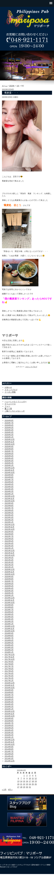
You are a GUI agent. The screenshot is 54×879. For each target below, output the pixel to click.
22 (24, 784)
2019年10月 (10, 602)
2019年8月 (9, 607)
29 (24, 787)
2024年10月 (10, 472)
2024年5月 (9, 484)
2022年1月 (9, 548)
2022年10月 (10, 529)
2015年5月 (9, 728)
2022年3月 (9, 546)
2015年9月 (9, 718)
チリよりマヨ (10, 404)
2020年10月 (10, 574)
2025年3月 (9, 461)
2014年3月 (9, 759)
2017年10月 (10, 659)
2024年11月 (9, 470)
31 (30, 787)
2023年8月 (9, 506)
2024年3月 (9, 489)
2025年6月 (9, 454)
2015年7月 (9, 723)
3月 (18, 86)
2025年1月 (9, 465)
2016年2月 (9, 706)
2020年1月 (9, 595)
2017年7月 (9, 666)
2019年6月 (9, 612)
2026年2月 (9, 435)
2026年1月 (9, 437)
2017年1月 (9, 680)
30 (27, 787)
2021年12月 (10, 550)
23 (27, 784)
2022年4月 (9, 543)
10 (30, 778)
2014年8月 (9, 749)
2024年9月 (9, 475)
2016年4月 (9, 702)
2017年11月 (9, 657)
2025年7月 (9, 451)
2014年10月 (10, 744)
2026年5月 (9, 427)
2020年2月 (9, 593)
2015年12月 (10, 711)
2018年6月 (9, 640)
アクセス (27, 865)
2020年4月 (9, 588)
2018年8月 (9, 636)
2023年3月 (9, 517)
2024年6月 (9, 482)
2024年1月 (9, 494)
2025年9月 (9, 446)
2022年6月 (9, 539)
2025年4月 (9, 458)
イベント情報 (45, 865)
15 (24, 781)
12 (36, 778)
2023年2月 (9, 520)
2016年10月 (10, 688)
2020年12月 (10, 569)
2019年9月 (9, 605)
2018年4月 (9, 645)
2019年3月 (9, 619)
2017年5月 (9, 671)
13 (18, 781)
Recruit (2, 867)
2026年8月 (9, 420)
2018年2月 (9, 650)
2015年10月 (10, 716)
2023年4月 (9, 515)
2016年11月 (9, 685)
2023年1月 (9, 522)
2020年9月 (9, 576)
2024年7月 (9, 480)
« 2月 (4, 789)
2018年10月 (10, 631)
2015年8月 (9, 721)
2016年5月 (9, 699)
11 (33, 778)
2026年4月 (9, 430)
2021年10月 (10, 555)
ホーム (5, 86)
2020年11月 (9, 572)
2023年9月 (9, 503)
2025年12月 (10, 439)
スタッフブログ (31, 367)
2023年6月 (9, 510)
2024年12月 (10, 468)
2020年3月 (9, 591)
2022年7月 (9, 536)
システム (20, 865)
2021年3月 (9, 562)
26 (36, 784)
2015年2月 (9, 735)
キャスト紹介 (10, 865)
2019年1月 (9, 624)
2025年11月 (9, 442)
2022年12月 (10, 524)
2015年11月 (9, 714)
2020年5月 (9, 586)
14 (21, 781)
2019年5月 (9, 614)
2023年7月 (9, 508)
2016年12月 (10, 683)
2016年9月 (9, 690)
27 (18, 787)
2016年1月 (9, 709)
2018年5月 (9, 643)
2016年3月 (9, 704)
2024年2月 (9, 491)
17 (30, 781)
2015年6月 (9, 725)
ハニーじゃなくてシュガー (16, 401)
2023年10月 (10, 501)
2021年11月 (9, 553)
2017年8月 (9, 664)
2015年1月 (9, 737)
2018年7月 (9, 638)
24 (30, 784)
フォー (7, 406)
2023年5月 (9, 513)
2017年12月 (10, 654)
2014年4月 (9, 756)
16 (27, 781)
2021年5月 (9, 558)
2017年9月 (9, 662)
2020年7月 (9, 581)
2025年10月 (10, 444)
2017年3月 (9, 676)
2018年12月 (10, 626)
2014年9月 (9, 747)
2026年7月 (9, 423)
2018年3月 (9, 647)
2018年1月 (9, 652)
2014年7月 (9, 751)
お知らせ (8, 387)
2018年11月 (9, 628)
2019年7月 (9, 610)
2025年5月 (9, 456)
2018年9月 (9, 633)
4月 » (10, 789)
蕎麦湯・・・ (11, 92)
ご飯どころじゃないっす (15, 411)
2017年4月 (9, 673)
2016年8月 (9, 692)
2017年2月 (9, 678)
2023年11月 (9, 498)
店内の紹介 (35, 865)
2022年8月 (9, 534)
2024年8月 (9, 477)
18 (33, 781)
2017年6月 (9, 669)
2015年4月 (9, 730)
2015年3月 (9, 732)
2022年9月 (9, 532)
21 (21, 784)
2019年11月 (9, 600)
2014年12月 (10, 740)
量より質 (8, 409)
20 (18, 784)
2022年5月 (9, 541)
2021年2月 (9, 565)
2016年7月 (9, 695)
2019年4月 (9, 617)
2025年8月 (9, 449)
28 (21, 787)
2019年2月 (9, 621)
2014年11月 (9, 742)
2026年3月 (9, 432)
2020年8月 (9, 579)
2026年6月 (9, 425)
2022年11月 (9, 527)
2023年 (12, 86)
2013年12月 (10, 761)
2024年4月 (9, 487)
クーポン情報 (10, 392)
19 (36, 781)
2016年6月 (9, 697)
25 (33, 784)
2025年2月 (9, 463)
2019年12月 (10, 598)
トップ (2, 865)
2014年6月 (9, 754)
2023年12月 (10, 496)
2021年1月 (9, 567)
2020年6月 (9, 584)
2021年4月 (9, 560)
